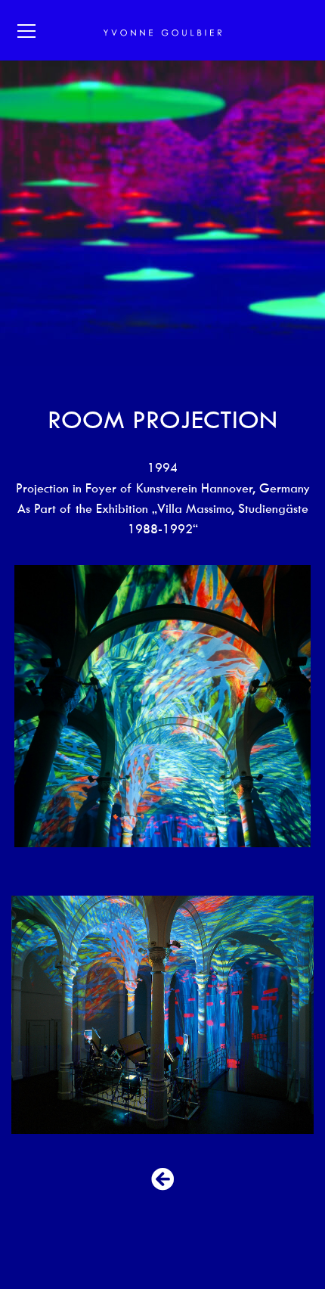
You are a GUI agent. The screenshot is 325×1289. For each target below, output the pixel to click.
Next (291, 706)
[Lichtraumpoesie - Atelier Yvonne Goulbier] (162, 30)
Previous (34, 706)
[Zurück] (162, 1179)
